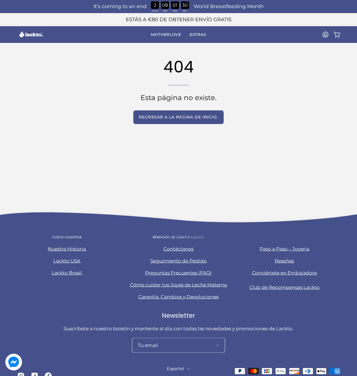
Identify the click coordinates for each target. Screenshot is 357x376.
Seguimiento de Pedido (178, 260)
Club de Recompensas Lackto (284, 287)
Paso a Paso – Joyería (284, 248)
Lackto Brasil (67, 272)
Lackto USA (66, 260)
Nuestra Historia (67, 248)
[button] (166, 34)
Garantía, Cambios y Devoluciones (178, 296)
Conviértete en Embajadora (284, 272)
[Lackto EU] (31, 34)
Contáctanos (178, 248)
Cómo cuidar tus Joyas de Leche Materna (178, 284)
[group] (178, 19)
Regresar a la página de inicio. (178, 117)
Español (175, 368)
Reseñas (284, 260)
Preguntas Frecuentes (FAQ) (178, 272)
